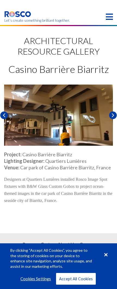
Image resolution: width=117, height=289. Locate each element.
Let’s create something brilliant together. (17, 20)
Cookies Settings (35, 278)
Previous (4, 115)
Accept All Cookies (76, 278)
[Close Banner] (105, 254)
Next (113, 115)
